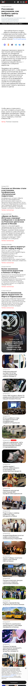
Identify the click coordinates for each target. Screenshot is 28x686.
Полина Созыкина (12, 122)
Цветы (20, 23)
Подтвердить (14, 682)
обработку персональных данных (9, 675)
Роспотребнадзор (13, 23)
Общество (4, 23)
